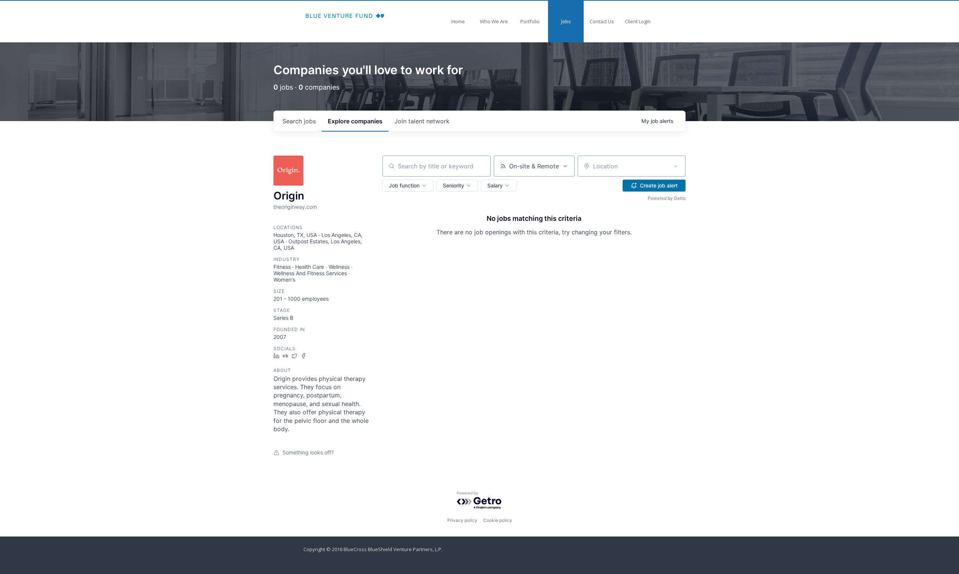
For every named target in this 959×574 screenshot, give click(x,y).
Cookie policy (497, 520)
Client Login (638, 21)
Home (458, 21)
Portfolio (530, 21)
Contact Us (602, 21)
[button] (407, 186)
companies (355, 121)
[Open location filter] (676, 166)
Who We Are (494, 21)
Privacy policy (462, 520)
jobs (299, 121)
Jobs (566, 21)
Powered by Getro (667, 198)
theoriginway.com (295, 207)
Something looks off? (308, 452)
